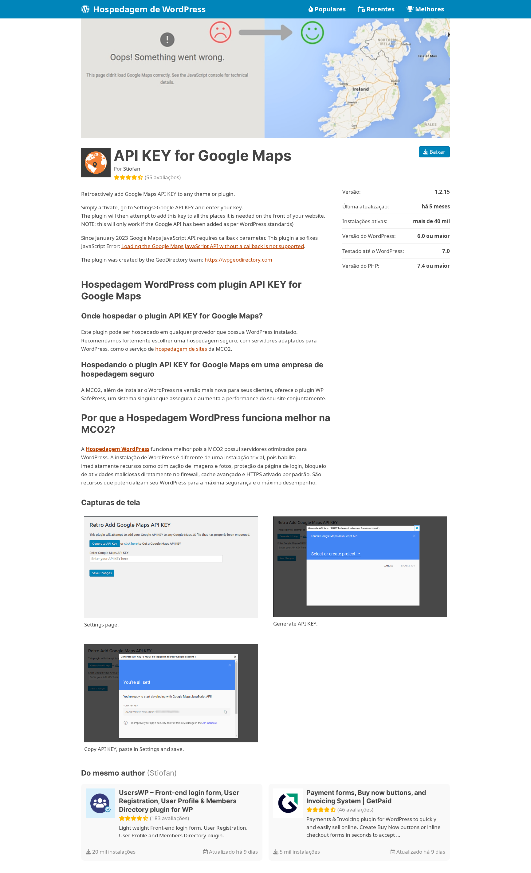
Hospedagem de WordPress (148, 9)
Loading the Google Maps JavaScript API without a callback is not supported (212, 246)
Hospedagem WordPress (117, 448)
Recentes (381, 9)
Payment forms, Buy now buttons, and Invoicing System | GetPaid (366, 796)
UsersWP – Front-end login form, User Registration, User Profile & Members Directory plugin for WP (179, 800)
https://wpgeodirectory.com (238, 259)
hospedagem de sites (181, 348)
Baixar (436, 151)
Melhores (429, 9)
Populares (330, 9)
